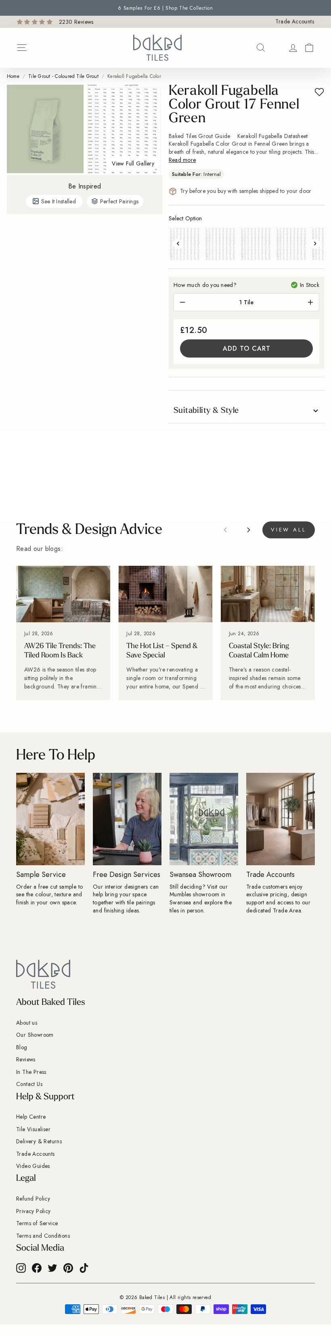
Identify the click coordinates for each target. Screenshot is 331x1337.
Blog (21, 1047)
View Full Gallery (133, 163)
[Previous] (178, 244)
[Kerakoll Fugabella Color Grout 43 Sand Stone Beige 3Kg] (185, 244)
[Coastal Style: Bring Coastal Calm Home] (268, 594)
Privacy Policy (33, 1211)
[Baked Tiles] (157, 48)
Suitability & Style (206, 411)
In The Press (31, 1072)
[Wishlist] (277, 48)
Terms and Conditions (43, 1236)
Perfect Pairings (119, 201)
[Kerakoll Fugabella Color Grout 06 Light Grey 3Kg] (221, 244)
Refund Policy (33, 1199)
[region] (165, 633)
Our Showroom (35, 1035)
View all (288, 530)
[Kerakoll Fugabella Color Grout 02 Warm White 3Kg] (256, 244)
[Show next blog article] (248, 530)
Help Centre (31, 1117)
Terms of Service (37, 1223)
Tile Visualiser (33, 1129)
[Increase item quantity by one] (310, 302)
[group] (165, 8)
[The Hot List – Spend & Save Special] (165, 594)
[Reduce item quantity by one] (182, 302)
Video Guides (33, 1166)
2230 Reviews (76, 22)
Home (13, 76)
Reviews (26, 1059)
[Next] (315, 244)
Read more (182, 160)
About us (26, 1023)
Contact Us (29, 1084)
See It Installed (58, 201)
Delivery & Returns (39, 1141)
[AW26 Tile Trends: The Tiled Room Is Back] (63, 594)
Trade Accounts (294, 22)
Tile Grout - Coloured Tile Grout (63, 76)
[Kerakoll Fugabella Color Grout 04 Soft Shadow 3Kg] (292, 244)
